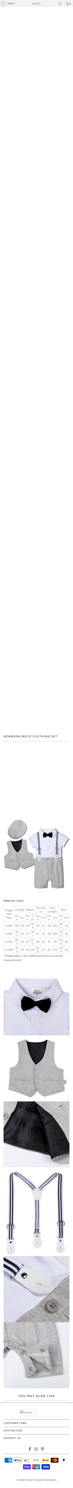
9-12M (30, 776)
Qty (6, 787)
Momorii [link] (29, 1479)
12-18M (41, 776)
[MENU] (2, 3)
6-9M (18, 776)
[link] (36, 3)
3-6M (8, 776)
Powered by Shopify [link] (45, 1479)
